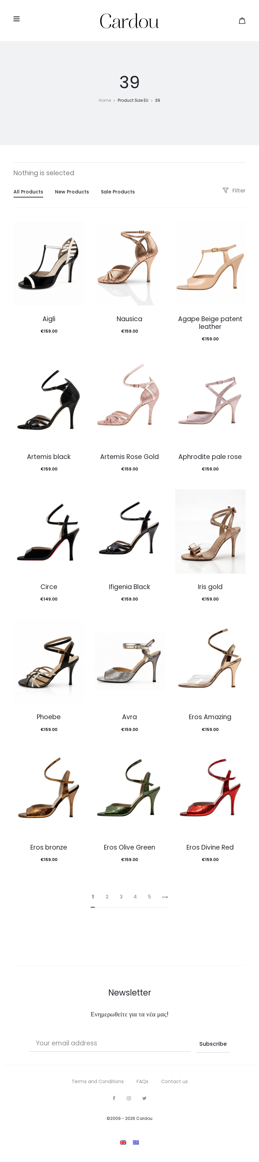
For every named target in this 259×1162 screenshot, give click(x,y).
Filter (238, 190)
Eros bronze (48, 847)
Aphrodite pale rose (210, 456)
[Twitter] (144, 1098)
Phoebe (49, 717)
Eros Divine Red (210, 847)
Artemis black (48, 456)
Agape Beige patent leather (210, 322)
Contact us (174, 1081)
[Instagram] (129, 1098)
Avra (129, 717)
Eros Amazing (210, 717)
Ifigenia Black (129, 586)
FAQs (142, 1081)
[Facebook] (114, 1098)
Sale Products (118, 191)
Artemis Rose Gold (129, 456)
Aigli (48, 319)
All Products (28, 191)
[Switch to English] (123, 1142)
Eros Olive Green (129, 847)
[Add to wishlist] (75, 229)
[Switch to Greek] (136, 1142)
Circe (48, 586)
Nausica (129, 319)
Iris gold (210, 586)
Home (105, 100)
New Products (72, 191)
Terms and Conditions (97, 1081)
